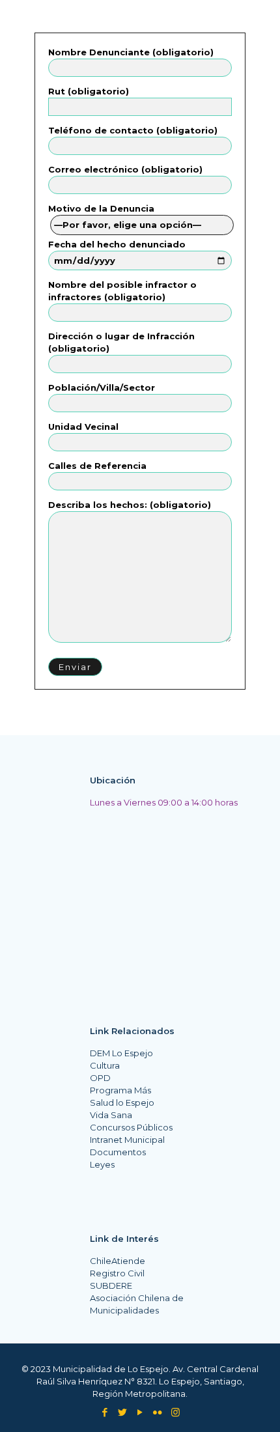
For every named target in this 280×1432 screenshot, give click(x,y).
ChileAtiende (117, 1261)
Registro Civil (117, 1273)
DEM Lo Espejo (121, 1053)
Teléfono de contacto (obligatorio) (132, 130)
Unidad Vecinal (83, 426)
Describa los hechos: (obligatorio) (129, 504)
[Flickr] (158, 1412)
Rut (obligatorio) (88, 91)
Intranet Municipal (127, 1139)
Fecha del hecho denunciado (117, 244)
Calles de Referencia (97, 465)
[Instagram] (175, 1412)
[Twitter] (123, 1412)
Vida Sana (111, 1115)
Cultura (105, 1065)
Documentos (118, 1152)
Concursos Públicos (131, 1127)
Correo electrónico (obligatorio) (125, 169)
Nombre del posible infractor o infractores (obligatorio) (122, 290)
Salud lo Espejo (122, 1102)
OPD (100, 1078)
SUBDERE (111, 1285)
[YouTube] (140, 1412)
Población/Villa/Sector (101, 387)
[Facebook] (105, 1412)
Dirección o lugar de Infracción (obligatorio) (121, 342)
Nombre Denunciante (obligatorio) (131, 52)
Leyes (102, 1164)
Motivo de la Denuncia (101, 208)
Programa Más (120, 1090)
